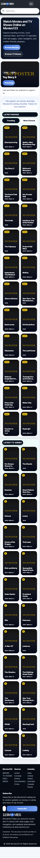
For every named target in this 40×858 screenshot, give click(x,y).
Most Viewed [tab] (29, 120)
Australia (31, 781)
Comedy (17, 776)
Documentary (20, 781)
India (29, 773)
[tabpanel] (20, 280)
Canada (30, 784)
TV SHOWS (7, 776)
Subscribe (22, 808)
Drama (17, 778)
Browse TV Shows (13, 54)
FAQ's (5, 778)
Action (17, 773)
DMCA (5, 781)
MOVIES (6, 773)
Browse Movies (12, 47)
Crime (16, 784)
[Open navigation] (31, 3)
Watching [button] (8, 83)
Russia (30, 787)
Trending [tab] (11, 120)
